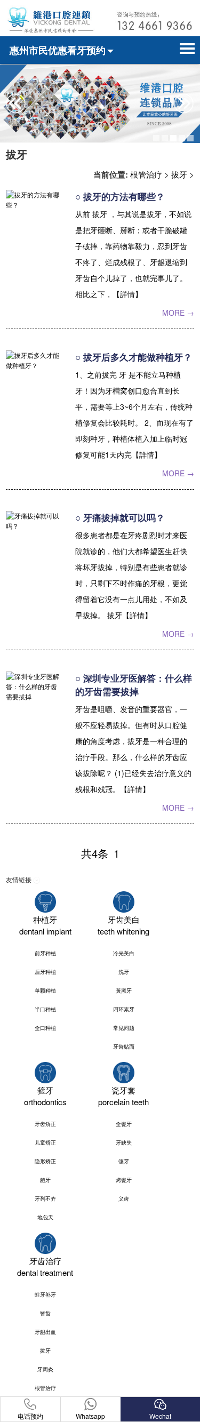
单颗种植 (45, 990)
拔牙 (179, 174)
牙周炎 (45, 1369)
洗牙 (123, 972)
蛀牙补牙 (45, 1294)
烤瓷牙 (124, 1180)
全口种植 (45, 1028)
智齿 (45, 1313)
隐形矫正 (45, 1161)
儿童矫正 (45, 1142)
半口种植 (45, 1009)
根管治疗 (146, 174)
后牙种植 (45, 972)
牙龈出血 (45, 1332)
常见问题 (123, 1028)
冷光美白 (123, 953)
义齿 (123, 1198)
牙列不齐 (45, 1198)
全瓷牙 (124, 1124)
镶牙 (123, 1161)
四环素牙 (123, 1009)
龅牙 (45, 1180)
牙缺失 (124, 1142)
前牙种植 (45, 953)
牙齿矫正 (45, 1124)
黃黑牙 (124, 990)
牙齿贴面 (123, 1046)
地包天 (45, 1217)
